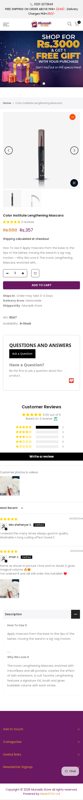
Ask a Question (22, 353)
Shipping (9, 239)
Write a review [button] (41, 456)
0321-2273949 (43, 4)
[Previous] (9, 150)
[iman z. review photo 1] (9, 588)
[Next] (74, 150)
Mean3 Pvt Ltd (50, 794)
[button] (12, 222)
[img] (8, 519)
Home (7, 103)
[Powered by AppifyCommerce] (71, 380)
